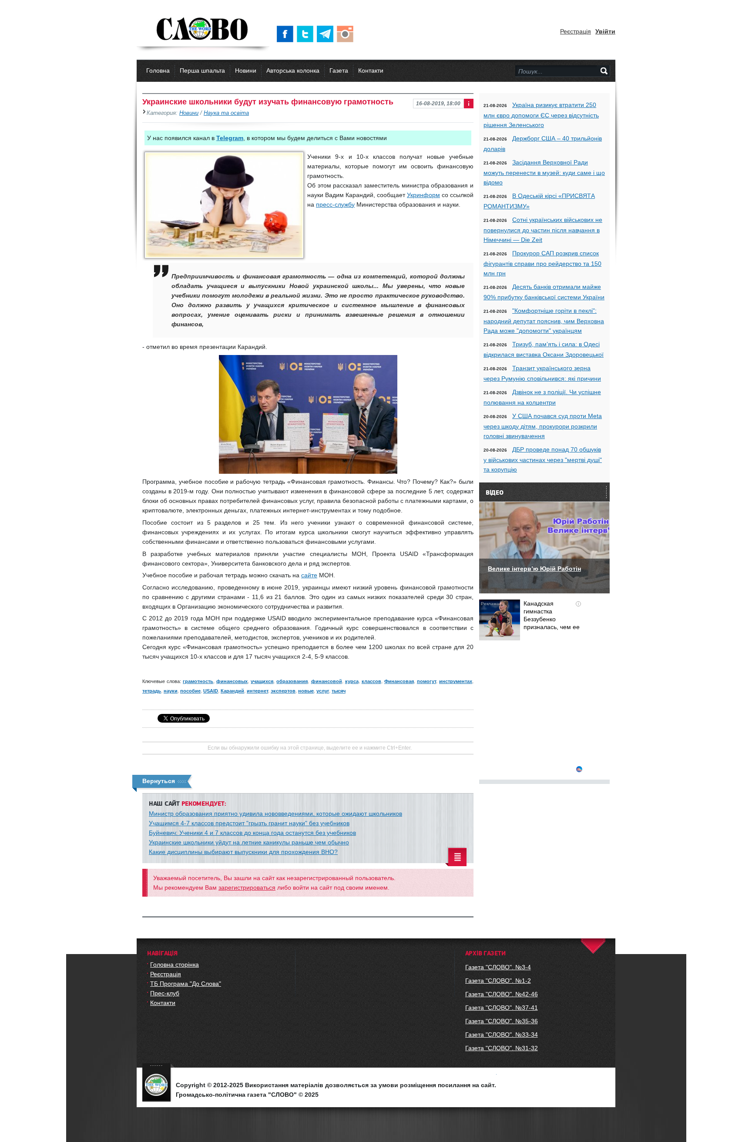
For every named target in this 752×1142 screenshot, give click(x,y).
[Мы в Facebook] (287, 34)
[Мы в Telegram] (327, 34)
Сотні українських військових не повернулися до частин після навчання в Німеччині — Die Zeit (542, 229)
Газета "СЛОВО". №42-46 (501, 994)
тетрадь (151, 690)
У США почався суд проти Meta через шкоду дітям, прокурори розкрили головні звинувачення (542, 425)
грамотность (198, 681)
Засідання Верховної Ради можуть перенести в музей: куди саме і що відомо (544, 172)
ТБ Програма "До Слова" (185, 983)
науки (171, 690)
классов (371, 681)
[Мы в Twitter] (307, 34)
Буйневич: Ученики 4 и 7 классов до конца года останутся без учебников (252, 832)
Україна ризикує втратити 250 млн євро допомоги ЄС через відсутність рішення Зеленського (541, 114)
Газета (338, 70)
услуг (322, 690)
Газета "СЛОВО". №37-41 (501, 1007)
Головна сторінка (174, 964)
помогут (426, 681)
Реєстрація (575, 31)
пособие (190, 690)
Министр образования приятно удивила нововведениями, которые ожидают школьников (275, 813)
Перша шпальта (202, 70)
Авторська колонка (292, 70)
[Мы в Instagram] (347, 34)
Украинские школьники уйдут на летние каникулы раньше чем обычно (249, 842)
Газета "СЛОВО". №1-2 (498, 980)
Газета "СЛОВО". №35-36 (501, 1021)
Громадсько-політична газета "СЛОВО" (203, 30)
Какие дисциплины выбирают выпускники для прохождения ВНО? (243, 851)
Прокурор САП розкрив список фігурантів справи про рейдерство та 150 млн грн (542, 263)
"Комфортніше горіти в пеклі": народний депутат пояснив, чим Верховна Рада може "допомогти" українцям (543, 320)
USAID (210, 690)
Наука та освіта (226, 113)
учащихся (262, 681)
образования (292, 681)
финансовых (232, 681)
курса (352, 681)
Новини (245, 70)
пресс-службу (335, 204)
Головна (158, 70)
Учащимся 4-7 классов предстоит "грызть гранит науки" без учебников (249, 823)
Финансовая (399, 681)
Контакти (370, 70)
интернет (257, 690)
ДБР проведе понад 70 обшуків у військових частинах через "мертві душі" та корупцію (542, 459)
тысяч (339, 690)
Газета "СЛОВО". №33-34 (501, 1034)
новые (306, 690)
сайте (309, 575)
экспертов (283, 690)
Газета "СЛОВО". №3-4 (498, 967)
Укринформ (423, 194)
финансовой (326, 681)
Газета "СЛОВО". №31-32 (501, 1048)
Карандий (232, 690)
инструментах (455, 681)
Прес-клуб (164, 993)
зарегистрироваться (246, 887)
